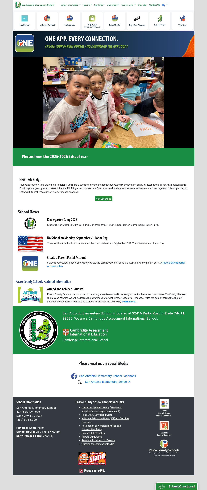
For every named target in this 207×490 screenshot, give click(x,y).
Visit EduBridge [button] (103, 198)
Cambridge (112, 5)
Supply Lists (128, 5)
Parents (86, 5)
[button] (165, 5)
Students (98, 5)
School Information (69, 5)
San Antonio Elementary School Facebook (107, 376)
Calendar (142, 5)
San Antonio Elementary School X (107, 381)
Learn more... (129, 301)
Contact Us (154, 5)
